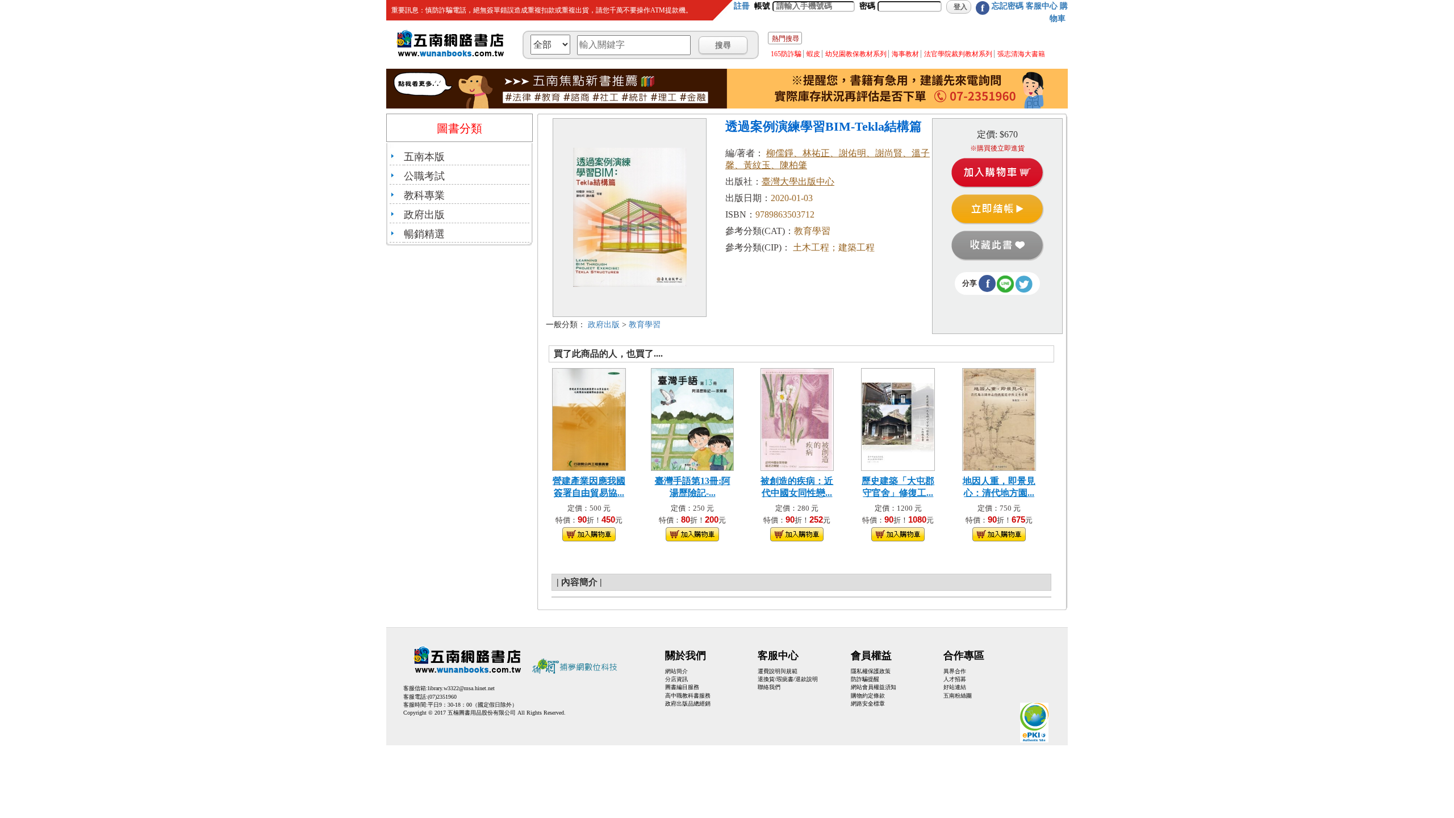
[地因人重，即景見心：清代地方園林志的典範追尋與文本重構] (999, 418)
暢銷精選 (424, 234)
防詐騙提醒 (865, 679)
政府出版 (424, 214)
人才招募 (954, 679)
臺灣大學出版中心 (798, 181)
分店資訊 (676, 679)
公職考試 (424, 176)
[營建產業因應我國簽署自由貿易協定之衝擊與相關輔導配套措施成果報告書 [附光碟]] (589, 418)
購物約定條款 (868, 695)
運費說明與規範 (777, 671)
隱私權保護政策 (871, 671)
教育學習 (645, 324)
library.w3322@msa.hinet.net (461, 688)
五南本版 (424, 156)
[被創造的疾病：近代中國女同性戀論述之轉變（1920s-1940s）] (797, 418)
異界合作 (954, 671)
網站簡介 (676, 671)
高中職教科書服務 (688, 695)
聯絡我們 (769, 687)
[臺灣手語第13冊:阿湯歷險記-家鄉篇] (692, 418)
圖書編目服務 (682, 687)
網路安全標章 (868, 703)
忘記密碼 (1007, 6)
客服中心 (1042, 6)
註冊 (742, 6)
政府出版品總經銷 (688, 703)
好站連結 (954, 687)
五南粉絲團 (957, 695)
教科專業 (424, 195)
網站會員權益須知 (873, 687)
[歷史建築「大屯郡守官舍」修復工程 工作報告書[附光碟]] (898, 418)
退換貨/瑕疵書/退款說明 (788, 679)
